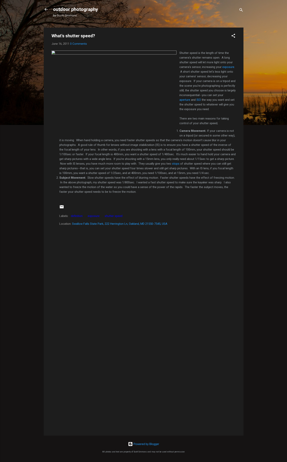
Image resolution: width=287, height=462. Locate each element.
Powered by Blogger (146, 444)
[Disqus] (143, 275)
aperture (184, 100)
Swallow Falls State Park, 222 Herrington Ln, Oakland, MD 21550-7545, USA (119, 224)
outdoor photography (75, 9)
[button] (233, 36)
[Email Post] (61, 208)
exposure (228, 67)
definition (77, 216)
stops (175, 163)
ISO (198, 100)
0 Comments (78, 43)
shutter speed (113, 216)
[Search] (241, 11)
